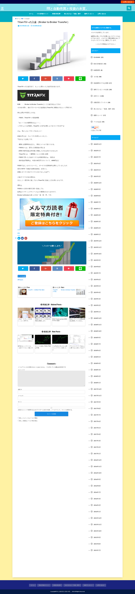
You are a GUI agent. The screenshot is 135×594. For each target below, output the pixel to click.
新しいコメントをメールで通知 (28, 418)
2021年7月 (97, 157)
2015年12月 (98, 518)
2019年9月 (97, 260)
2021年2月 (97, 176)
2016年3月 (97, 499)
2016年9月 (97, 479)
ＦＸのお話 (21, 276)
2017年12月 (98, 389)
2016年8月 (97, 486)
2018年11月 (98, 324)
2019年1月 (97, 312)
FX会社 (20, 280)
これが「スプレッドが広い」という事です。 (25, 319)
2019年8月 (97, 266)
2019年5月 (97, 286)
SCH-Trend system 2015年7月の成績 (59, 319)
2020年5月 (97, 208)
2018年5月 (97, 357)
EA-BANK (97, 57)
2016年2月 (97, 505)
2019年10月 (98, 254)
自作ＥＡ (97, 96)
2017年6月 (97, 421)
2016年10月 (98, 473)
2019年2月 (97, 305)
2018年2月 (97, 376)
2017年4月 (97, 434)
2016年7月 (97, 492)
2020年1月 (97, 234)
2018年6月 (97, 350)
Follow (52, 251)
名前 (20, 389)
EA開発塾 (97, 70)
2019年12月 (98, 241)
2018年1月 (97, 382)
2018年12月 (98, 318)
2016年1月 (97, 511)
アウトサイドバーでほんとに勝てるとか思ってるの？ (77, 347)
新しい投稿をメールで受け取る (28, 421)
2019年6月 (97, 279)
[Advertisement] (105, 565)
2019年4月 (97, 292)
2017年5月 (97, 428)
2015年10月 (98, 531)
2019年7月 (97, 273)
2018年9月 (97, 337)
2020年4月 (97, 215)
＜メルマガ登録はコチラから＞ (105, 44)
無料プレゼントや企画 (101, 89)
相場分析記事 (56, 13)
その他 (96, 76)
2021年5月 (97, 170)
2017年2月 (97, 447)
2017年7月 (97, 415)
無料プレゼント (89, 13)
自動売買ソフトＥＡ (100, 102)
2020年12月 (98, 183)
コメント (21, 370)
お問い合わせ (127, 2)
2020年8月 (97, 196)
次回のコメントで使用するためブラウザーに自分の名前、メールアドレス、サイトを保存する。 (45, 410)
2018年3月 (97, 370)
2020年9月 (97, 189)
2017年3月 (97, 440)
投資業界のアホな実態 (101, 83)
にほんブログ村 (96, 130)
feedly (52, 257)
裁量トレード (98, 115)
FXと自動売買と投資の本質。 (68, 8)
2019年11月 (98, 247)
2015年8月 (97, 544)
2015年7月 (97, 550)
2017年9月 (97, 402)
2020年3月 (97, 221)
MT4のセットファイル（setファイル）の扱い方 (25, 347)
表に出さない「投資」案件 (72, 13)
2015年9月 (97, 537)
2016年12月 (98, 460)
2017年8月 (97, 408)
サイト (20, 402)
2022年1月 (97, 150)
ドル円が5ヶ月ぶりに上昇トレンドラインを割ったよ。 (59, 347)
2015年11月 (98, 524)
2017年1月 (97, 453)
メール (20, 395)
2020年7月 (97, 202)
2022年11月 (98, 144)
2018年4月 (97, 363)
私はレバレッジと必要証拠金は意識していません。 (77, 319)
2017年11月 (98, 395)
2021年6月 (97, 163)
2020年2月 (97, 228)
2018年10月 (98, 331)
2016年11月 (98, 466)
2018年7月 (97, 344)
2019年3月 (97, 299)
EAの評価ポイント (42, 13)
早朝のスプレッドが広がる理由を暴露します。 (43, 319)
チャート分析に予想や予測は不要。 (43, 347)
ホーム (31, 13)
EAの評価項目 (98, 64)
